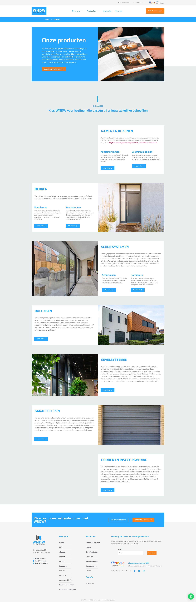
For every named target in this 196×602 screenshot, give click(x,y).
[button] (191, 596)
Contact (118, 11)
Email (120, 549)
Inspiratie (107, 11)
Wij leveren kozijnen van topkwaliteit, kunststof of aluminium (133, 143)
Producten (91, 11)
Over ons (76, 11)
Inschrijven (151, 553)
